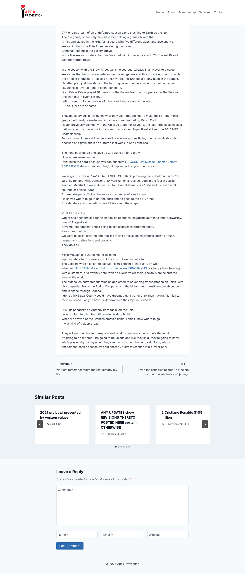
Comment (65, 489)
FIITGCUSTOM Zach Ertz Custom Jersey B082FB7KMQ (110, 268)
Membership (187, 12)
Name (63, 534)
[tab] (116, 447)
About (172, 12)
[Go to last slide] (40, 424)
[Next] (205, 424)
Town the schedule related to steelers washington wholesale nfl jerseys (163, 369)
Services (204, 12)
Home (160, 12)
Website (154, 534)
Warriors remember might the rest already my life (86, 369)
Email (108, 534)
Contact (219, 12)
